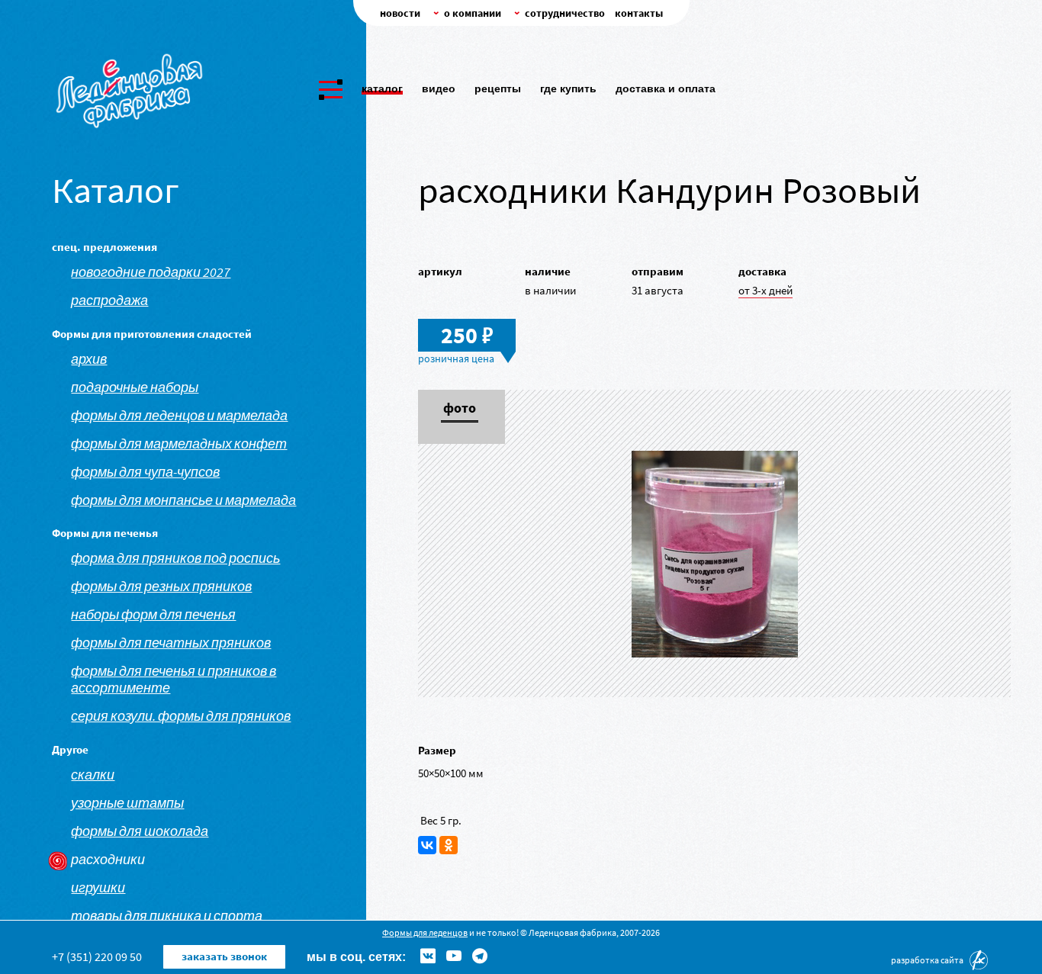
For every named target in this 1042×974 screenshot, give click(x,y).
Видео (438, 88)
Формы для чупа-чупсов (145, 472)
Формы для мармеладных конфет (179, 444)
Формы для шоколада (139, 831)
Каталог (382, 88)
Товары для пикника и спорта (166, 916)
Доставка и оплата (666, 88)
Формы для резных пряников (161, 586)
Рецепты (497, 88)
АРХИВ (89, 359)
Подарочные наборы (134, 387)
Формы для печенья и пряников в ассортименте (173, 679)
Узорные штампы (127, 803)
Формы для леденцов (425, 932)
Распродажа (109, 300)
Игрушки (98, 887)
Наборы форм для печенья (153, 614)
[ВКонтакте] (427, 845)
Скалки (92, 775)
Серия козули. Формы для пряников (181, 716)
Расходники (108, 859)
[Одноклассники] (448, 845)
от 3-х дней (765, 290)
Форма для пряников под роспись (175, 558)
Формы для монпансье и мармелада (183, 500)
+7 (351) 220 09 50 (97, 956)
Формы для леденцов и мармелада (179, 415)
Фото (459, 408)
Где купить (568, 88)
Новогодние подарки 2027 (150, 272)
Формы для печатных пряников (171, 643)
